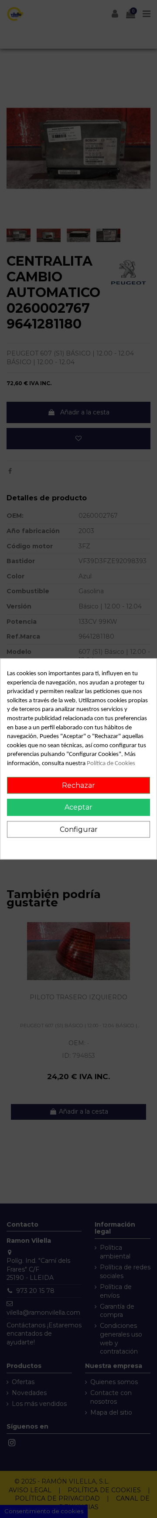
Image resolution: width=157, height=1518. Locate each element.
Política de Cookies (111, 763)
